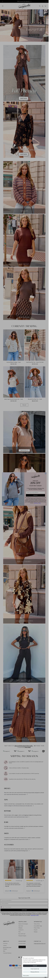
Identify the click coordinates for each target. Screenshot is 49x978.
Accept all (35, 965)
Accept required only (35, 968)
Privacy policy (26, 975)
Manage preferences (35, 971)
